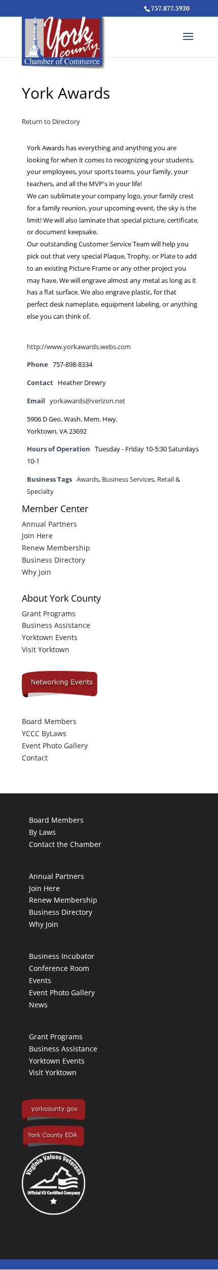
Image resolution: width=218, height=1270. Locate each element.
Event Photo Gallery (55, 745)
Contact (35, 758)
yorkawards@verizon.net (87, 401)
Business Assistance (56, 625)
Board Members (49, 721)
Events (40, 980)
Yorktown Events (50, 637)
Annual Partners (49, 524)
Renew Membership (56, 548)
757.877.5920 (170, 8)
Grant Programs (49, 613)
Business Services (128, 479)
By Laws (42, 832)
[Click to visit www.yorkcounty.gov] (53, 1118)
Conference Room (59, 968)
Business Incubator (61, 956)
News (38, 1004)
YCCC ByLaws (44, 733)
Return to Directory (51, 121)
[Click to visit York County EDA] (53, 1145)
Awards (88, 479)
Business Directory (53, 560)
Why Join (36, 572)
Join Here (37, 535)
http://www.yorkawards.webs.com (79, 347)
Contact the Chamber (65, 844)
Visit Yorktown (45, 649)
